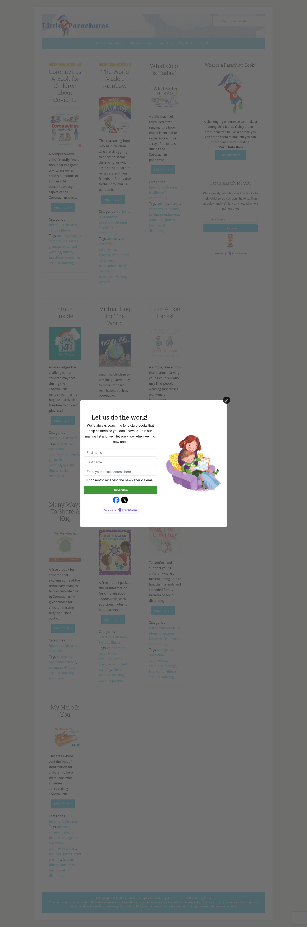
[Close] (226, 400)
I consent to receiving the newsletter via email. (121, 480)
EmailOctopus (129, 510)
